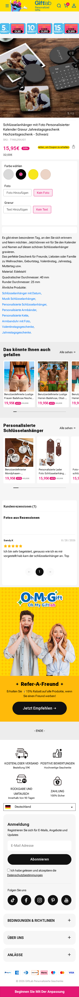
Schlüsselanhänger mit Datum (21, 293)
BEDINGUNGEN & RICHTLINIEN (31, 921)
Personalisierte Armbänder (19, 310)
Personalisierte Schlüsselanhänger (24, 304)
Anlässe (15, 955)
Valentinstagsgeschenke (18, 326)
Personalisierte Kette (15, 315)
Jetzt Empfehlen (37, 708)
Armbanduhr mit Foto (16, 321)
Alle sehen (66, 352)
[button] (5, 377)
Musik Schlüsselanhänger (18, 298)
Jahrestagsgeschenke (16, 332)
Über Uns (16, 938)
